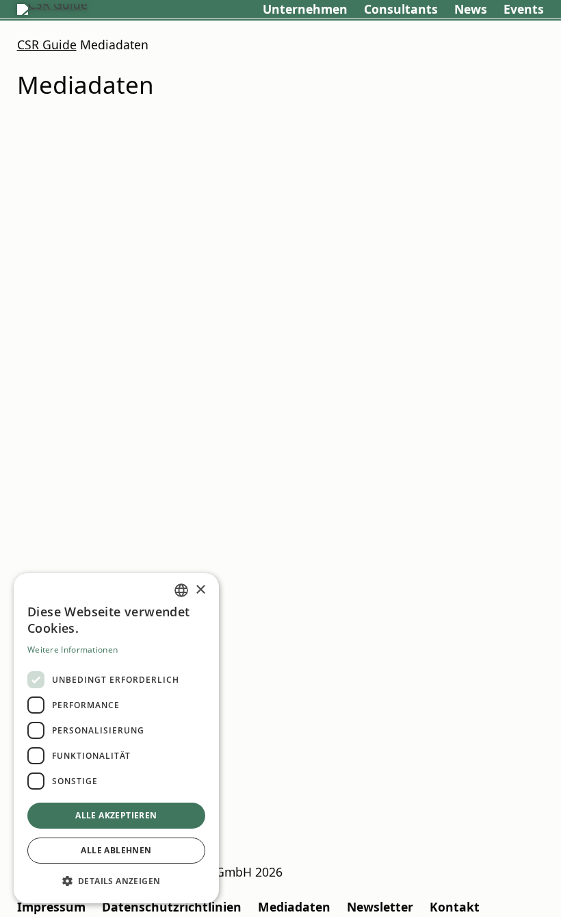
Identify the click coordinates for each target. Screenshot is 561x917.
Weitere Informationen (72, 649)
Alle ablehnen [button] (116, 850)
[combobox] (181, 590)
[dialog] (116, 738)
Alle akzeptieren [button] (116, 815)
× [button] (200, 590)
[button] (116, 881)
